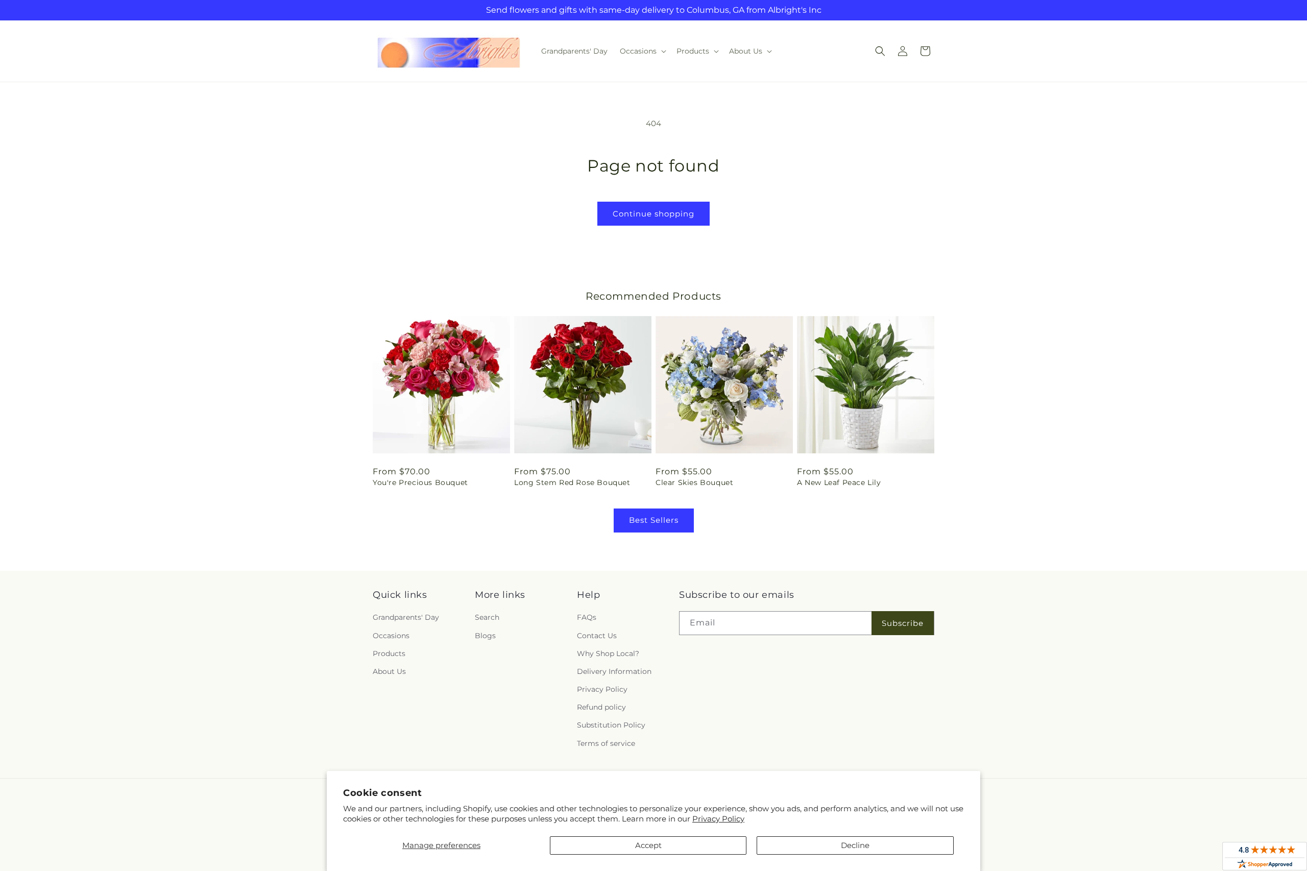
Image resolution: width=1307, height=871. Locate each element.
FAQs (586, 617)
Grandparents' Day (406, 617)
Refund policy (601, 707)
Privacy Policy (718, 819)
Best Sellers (654, 520)
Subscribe (903, 623)
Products (389, 653)
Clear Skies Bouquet (694, 482)
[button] (642, 51)
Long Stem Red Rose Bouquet (572, 482)
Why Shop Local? (608, 653)
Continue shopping (653, 214)
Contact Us (597, 635)
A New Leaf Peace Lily (839, 482)
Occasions (391, 635)
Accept (648, 845)
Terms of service (606, 743)
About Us (389, 671)
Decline (855, 845)
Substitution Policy (611, 725)
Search (487, 617)
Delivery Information (614, 671)
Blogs (485, 635)
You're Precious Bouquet (420, 482)
